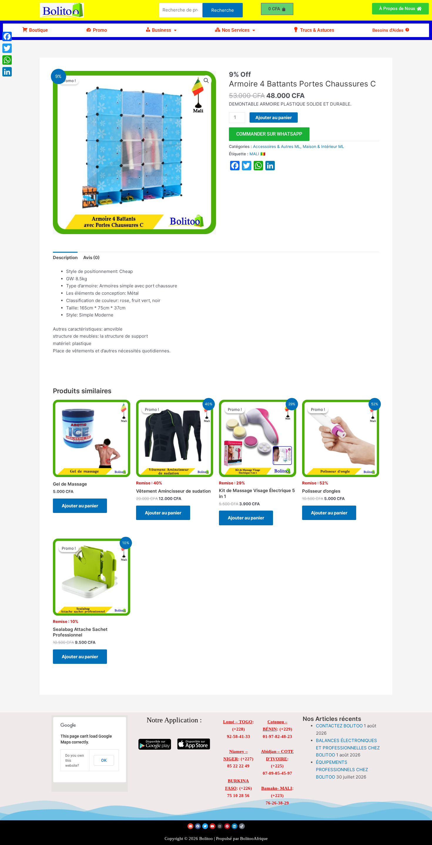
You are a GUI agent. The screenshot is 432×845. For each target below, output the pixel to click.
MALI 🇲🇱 (257, 153)
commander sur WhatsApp (269, 134)
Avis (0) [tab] (91, 257)
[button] (161, 30)
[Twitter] (7, 48)
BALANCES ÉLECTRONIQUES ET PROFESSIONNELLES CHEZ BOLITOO (348, 748)
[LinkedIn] (7, 72)
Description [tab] (65, 257)
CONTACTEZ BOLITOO (339, 726)
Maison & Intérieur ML (323, 146)
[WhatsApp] (7, 60)
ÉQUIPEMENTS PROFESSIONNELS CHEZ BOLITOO (342, 769)
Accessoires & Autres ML (276, 146)
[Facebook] (7, 36)
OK (104, 760)
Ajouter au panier (273, 117)
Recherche (222, 10)
